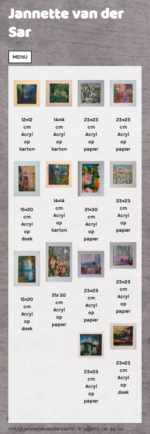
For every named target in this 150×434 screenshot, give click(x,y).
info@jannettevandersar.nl (41, 428)
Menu (20, 56)
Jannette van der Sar (66, 23)
